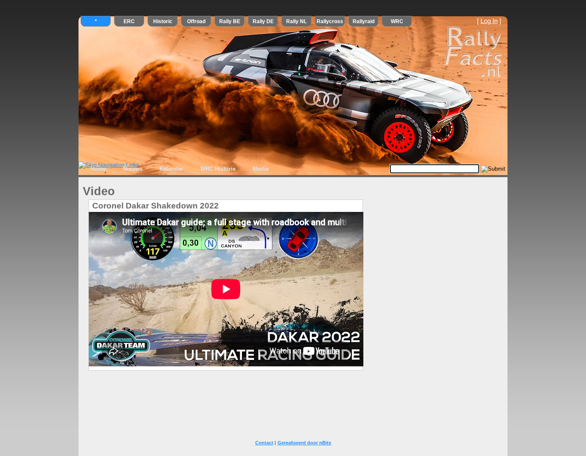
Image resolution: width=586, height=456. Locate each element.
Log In (489, 21)
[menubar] (179, 169)
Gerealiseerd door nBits (304, 442)
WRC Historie (218, 169)
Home (98, 169)
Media (261, 169)
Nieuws (132, 169)
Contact (264, 442)
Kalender (171, 169)
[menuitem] (98, 169)
